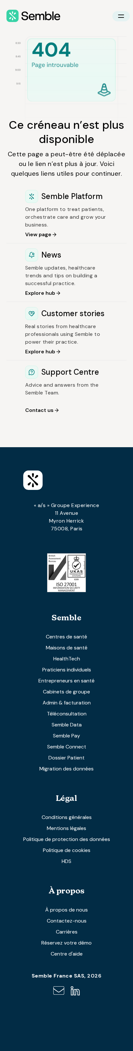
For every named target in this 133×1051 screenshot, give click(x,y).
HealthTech (66, 658)
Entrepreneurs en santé (66, 680)
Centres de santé (66, 636)
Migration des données (66, 768)
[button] (121, 16)
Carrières (66, 931)
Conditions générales (67, 817)
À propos (67, 890)
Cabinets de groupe (66, 691)
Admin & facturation (67, 702)
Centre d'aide (67, 953)
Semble (66, 617)
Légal (66, 798)
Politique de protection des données (66, 839)
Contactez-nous (67, 920)
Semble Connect (66, 746)
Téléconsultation (67, 713)
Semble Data (67, 724)
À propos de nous (66, 909)
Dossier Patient (66, 757)
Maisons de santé (66, 647)
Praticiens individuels (66, 669)
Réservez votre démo (66, 942)
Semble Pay (66, 735)
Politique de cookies (66, 850)
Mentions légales (66, 828)
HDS (66, 861)
